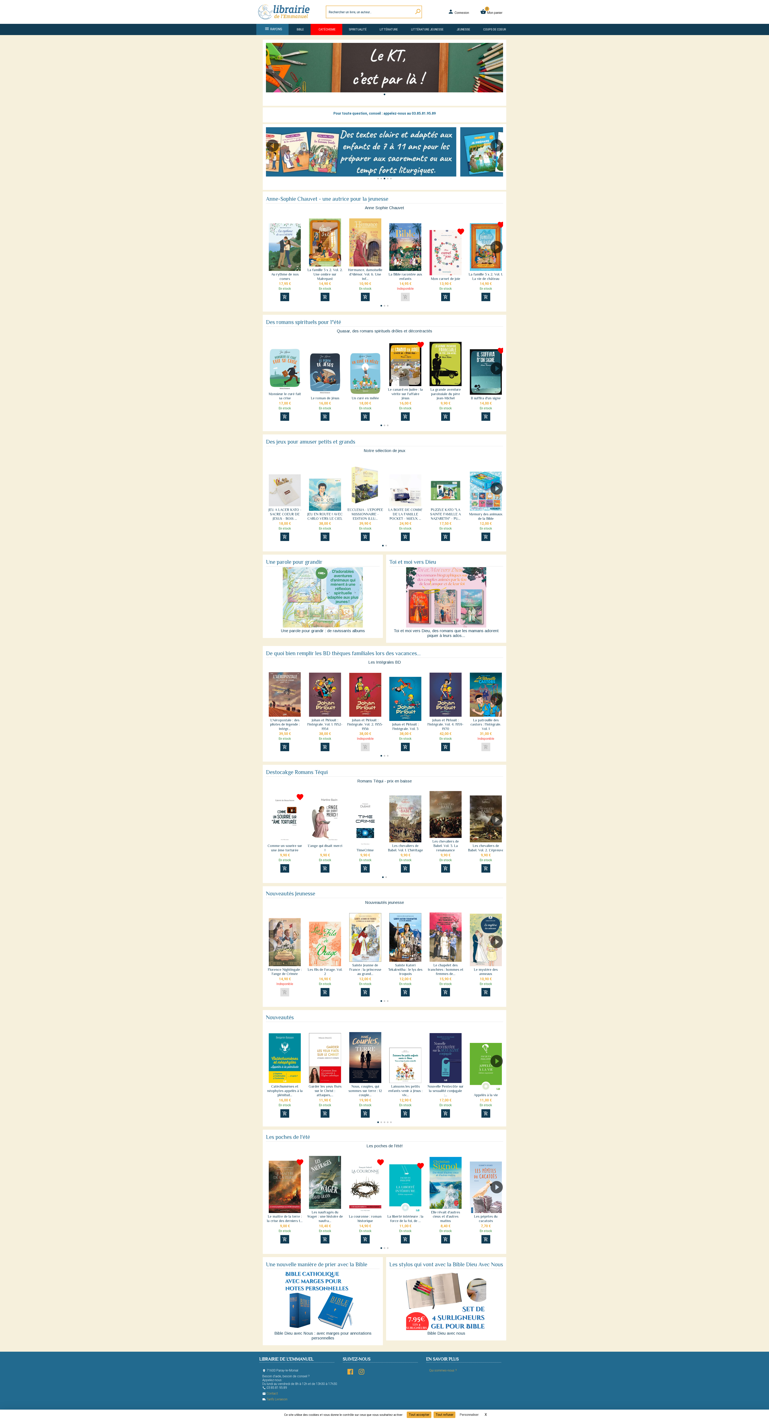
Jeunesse (463, 29)
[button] (384, 94)
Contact (270, 1393)
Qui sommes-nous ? (443, 1370)
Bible (300, 29)
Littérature (389, 29)
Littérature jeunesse (427, 29)
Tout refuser (444, 1415)
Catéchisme (327, 29)
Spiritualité (358, 29)
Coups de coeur (494, 29)
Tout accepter (419, 1415)
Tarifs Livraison (274, 1399)
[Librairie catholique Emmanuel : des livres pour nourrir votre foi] (285, 21)
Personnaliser (469, 1415)
